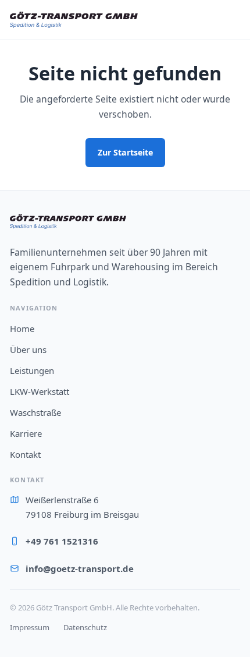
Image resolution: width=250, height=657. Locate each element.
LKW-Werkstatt (39, 391)
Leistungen (32, 370)
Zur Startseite (125, 152)
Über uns (28, 349)
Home (22, 328)
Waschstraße (35, 412)
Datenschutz (85, 627)
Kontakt (25, 454)
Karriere (26, 433)
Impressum (29, 627)
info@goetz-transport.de (80, 568)
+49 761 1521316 (62, 541)
